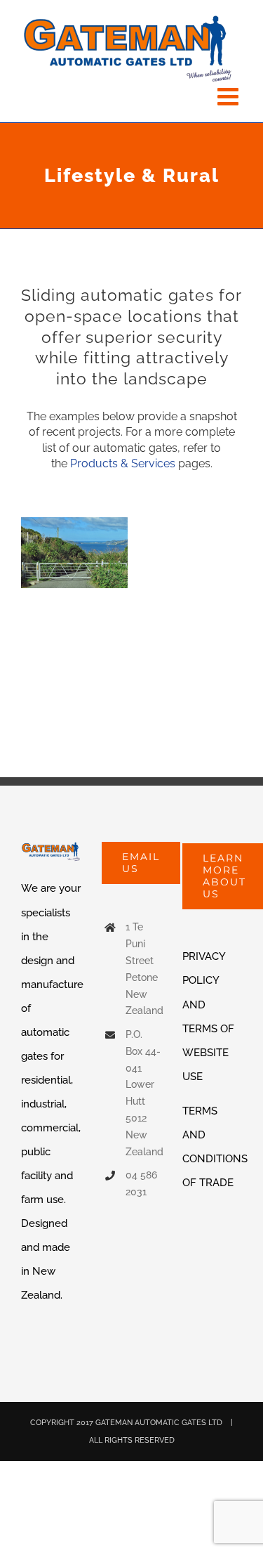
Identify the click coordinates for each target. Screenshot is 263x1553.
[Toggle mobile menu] (229, 96)
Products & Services (122, 463)
